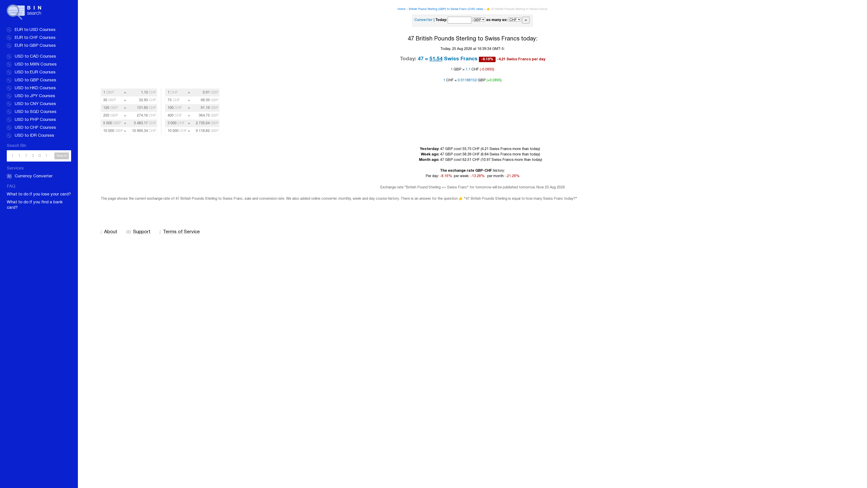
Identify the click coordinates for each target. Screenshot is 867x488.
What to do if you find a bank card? (35, 205)
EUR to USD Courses (35, 30)
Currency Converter (34, 176)
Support (141, 232)
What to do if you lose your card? (39, 194)
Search (61, 156)
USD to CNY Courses (35, 104)
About (110, 232)
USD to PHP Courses (35, 120)
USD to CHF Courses (35, 128)
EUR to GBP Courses (35, 46)
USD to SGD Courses (35, 112)
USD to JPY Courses (35, 96)
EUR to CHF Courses (35, 38)
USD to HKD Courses (35, 88)
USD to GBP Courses (35, 80)
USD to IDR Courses (34, 136)
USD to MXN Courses (36, 64)
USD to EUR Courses (35, 72)
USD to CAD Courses (35, 56)
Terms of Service (181, 232)
